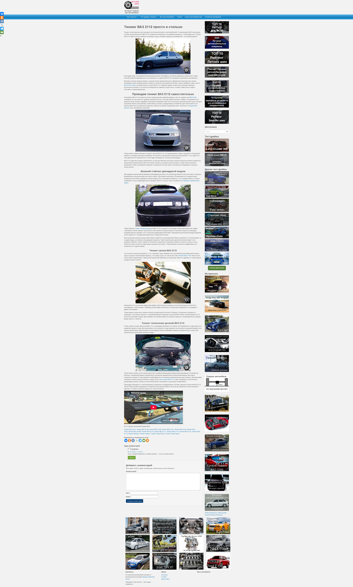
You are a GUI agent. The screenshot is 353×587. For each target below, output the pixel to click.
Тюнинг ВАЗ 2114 (185, 431)
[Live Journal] (136, 440)
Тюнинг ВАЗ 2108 (180, 429)
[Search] (227, 131)
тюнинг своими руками (143, 228)
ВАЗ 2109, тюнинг (130, 85)
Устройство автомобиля (213, 17)
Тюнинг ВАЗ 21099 (134, 431)
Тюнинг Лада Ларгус (173, 434)
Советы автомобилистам (193, 17)
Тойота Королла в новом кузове (216, 513)
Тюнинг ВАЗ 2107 (168, 429)
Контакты (164, 575)
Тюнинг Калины (145, 434)
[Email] (143, 440)
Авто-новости (132, 17)
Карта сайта (165, 579)
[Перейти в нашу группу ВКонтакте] (217, 268)
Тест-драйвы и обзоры (148, 17)
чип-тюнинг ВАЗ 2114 (167, 379)
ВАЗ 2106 (193, 97)
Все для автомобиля (167, 17)
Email (128, 497)
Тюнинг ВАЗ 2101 (130, 429)
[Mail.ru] (133, 440)
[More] (147, 440)
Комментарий (131, 471)
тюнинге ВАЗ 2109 (184, 255)
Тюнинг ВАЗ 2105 (143, 429)
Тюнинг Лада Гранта (158, 434)
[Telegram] (140, 440)
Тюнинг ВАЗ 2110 (147, 431)
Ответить (131, 458)
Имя (128, 493)
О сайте (164, 577)
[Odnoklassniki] (129, 440)
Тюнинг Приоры (133, 434)
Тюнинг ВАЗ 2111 (160, 431)
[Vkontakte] (126, 440)
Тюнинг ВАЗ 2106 (155, 429)
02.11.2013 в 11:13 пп (135, 452)
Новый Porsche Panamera (213, 515)
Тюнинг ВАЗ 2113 (173, 431)
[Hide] (0, 36)
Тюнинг (179, 17)
